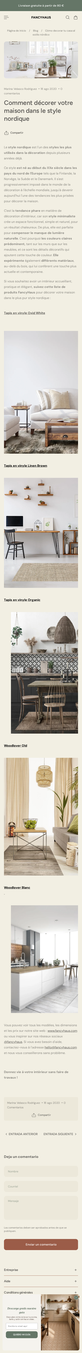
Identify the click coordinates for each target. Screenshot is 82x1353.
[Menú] (6, 17)
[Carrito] (76, 17)
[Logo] (41, 17)
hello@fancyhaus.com (61, 1047)
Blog (35, 30)
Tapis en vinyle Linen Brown (25, 466)
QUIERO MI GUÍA (21, 1335)
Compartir (16, 132)
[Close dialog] (76, 1297)
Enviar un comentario (41, 1245)
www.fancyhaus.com (62, 1031)
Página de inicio (16, 30)
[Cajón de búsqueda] (68, 17)
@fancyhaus (13, 1042)
